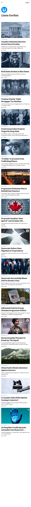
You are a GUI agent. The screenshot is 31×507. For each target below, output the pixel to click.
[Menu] (1, 2)
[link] (15, 13)
